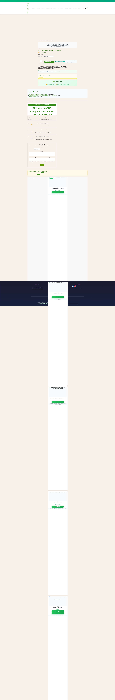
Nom (35, 157)
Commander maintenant (59, 61)
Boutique (33, 8)
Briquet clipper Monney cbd (31, 172)
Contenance (40, 56)
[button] (83, 8)
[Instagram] (75, 286)
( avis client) (44, 52)
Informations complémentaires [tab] (37, 101)
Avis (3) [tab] (44, 101)
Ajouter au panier (48, 61)
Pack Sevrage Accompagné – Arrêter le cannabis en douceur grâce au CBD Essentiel (42, 95)
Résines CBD (42, 8)
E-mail (49, 157)
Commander (58, 613)
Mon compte (75, 8)
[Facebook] (73, 286)
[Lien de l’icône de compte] (85, 8)
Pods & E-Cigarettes (60, 8)
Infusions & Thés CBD (49, 8)
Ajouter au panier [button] (57, 611)
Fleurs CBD (37, 8)
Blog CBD (70, 8)
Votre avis (42, 151)
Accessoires (66, 8)
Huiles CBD (54, 8)
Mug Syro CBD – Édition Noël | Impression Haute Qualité (38, 94)
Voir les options (58, 192)
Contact (79, 8)
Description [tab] (29, 101)
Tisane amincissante (32, 96)
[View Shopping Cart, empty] (87, 8)
